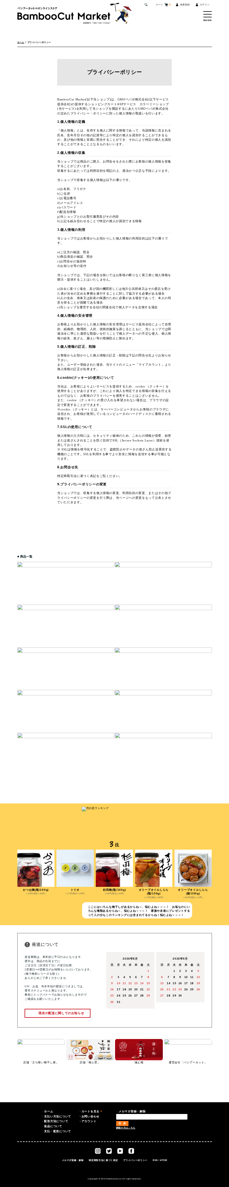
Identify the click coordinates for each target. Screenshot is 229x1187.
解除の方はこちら (125, 1128)
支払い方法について (57, 1116)
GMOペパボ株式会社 (133, 99)
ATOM (163, 1160)
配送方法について (56, 1121)
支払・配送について (57, 1131)
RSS (155, 1160)
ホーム (20, 42)
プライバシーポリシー (135, 1160)
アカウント (89, 1121)
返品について (53, 1126)
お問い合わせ (91, 1116)
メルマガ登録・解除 (73, 1160)
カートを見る (92, 1111)
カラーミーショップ (154, 104)
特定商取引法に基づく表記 (103, 1160)
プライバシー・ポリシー (88, 113)
